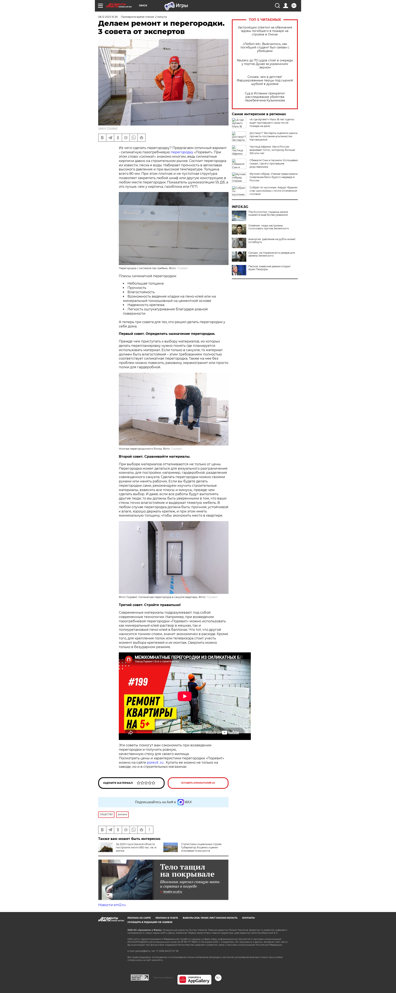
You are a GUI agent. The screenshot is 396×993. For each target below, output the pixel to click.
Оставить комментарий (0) (198, 783)
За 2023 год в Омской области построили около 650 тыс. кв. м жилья (136, 847)
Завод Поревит (108, 128)
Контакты (248, 918)
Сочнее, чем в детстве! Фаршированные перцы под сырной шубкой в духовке (265, 80)
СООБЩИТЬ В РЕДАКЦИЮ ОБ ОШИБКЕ (149, 922)
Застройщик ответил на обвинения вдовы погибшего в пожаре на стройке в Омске (265, 31)
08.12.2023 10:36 (108, 16)
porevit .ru (155, 762)
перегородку (182, 152)
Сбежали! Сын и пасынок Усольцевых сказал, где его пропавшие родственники (274, 163)
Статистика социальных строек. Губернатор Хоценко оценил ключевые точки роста (201, 847)
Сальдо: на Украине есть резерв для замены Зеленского (271, 254)
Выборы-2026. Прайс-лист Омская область (210, 918)
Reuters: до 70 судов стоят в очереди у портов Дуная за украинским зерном (265, 64)
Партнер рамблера (163, 977)
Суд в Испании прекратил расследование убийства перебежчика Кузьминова (265, 97)
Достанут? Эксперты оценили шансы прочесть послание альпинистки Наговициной (273, 136)
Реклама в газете (167, 918)
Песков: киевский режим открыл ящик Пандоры (269, 268)
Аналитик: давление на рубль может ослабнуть (272, 241)
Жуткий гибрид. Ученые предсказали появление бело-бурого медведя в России (274, 177)
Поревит (182, 268)
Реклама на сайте (139, 918)
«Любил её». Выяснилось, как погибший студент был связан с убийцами (264, 47)
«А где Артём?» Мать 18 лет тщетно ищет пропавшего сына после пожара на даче (272, 123)
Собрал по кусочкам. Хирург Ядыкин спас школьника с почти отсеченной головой (273, 191)
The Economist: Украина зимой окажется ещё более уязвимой (268, 213)
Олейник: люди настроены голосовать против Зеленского (268, 227)
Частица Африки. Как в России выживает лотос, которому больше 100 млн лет (272, 150)
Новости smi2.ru (112, 905)
